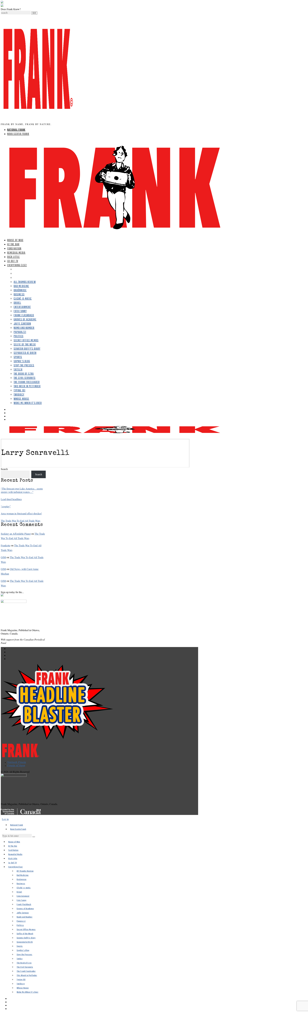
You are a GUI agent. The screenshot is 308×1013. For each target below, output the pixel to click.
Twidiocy (19, 394)
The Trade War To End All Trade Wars (20, 520)
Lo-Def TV (12, 261)
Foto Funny (20, 311)
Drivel (17, 303)
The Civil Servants (24, 378)
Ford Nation (14, 248)
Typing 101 (19, 390)
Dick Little (13, 257)
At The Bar (13, 244)
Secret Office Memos (26, 340)
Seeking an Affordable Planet (16, 533)
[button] (33, 836)
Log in (5, 819)
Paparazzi (20, 332)
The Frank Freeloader (27, 382)
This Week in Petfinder (27, 386)
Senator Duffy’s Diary (27, 349)
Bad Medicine (21, 286)
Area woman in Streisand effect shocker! (21, 513)
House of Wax (15, 240)
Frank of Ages (16, 766)
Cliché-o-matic (23, 298)
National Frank (16, 130)
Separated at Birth (25, 353)
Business (19, 294)
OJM (3, 557)
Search (4, 469)
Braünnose (20, 290)
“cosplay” (6, 506)
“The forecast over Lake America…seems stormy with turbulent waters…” (22, 490)
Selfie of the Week (25, 344)
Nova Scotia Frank (18, 134)
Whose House (21, 399)
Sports (18, 357)
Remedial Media (16, 253)
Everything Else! (17, 265)
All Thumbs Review (25, 282)
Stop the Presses (24, 365)
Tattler (18, 369)
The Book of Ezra (24, 374)
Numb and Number (24, 328)
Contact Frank (16, 762)
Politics (18, 336)
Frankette (5, 545)
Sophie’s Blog (22, 361)
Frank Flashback (24, 315)
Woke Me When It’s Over (28, 403)
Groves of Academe (25, 319)
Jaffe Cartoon (22, 324)
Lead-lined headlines (11, 499)
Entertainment (22, 307)
